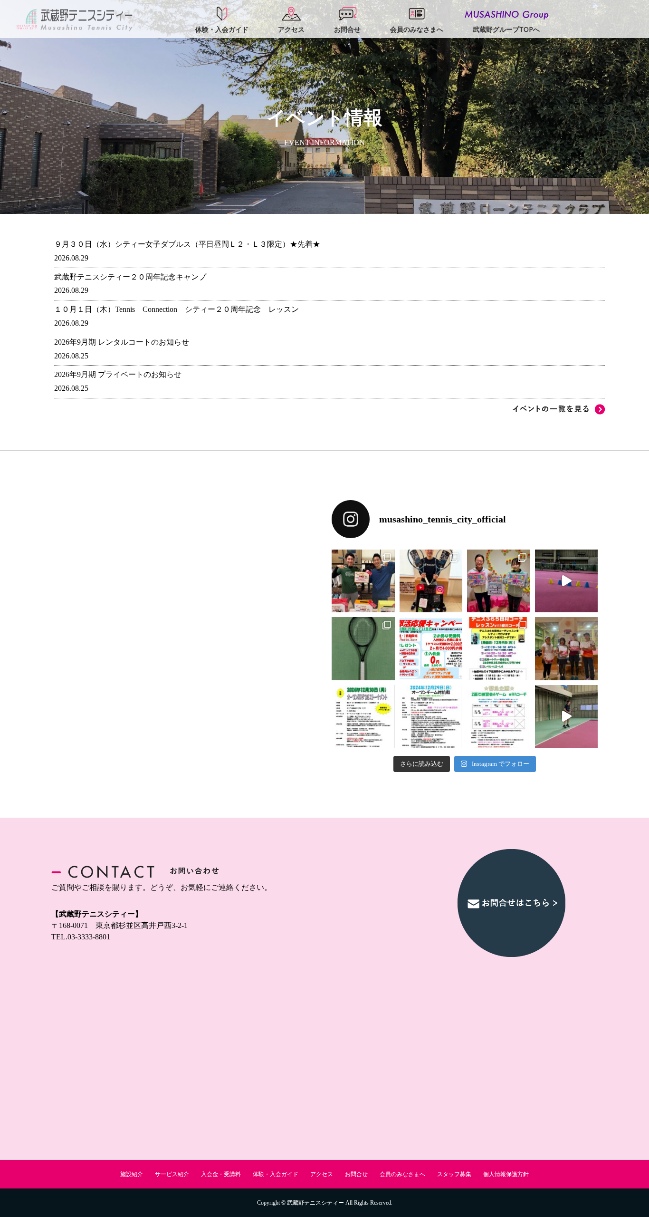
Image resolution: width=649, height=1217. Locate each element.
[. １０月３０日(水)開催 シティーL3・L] (566, 648)
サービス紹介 (172, 1174)
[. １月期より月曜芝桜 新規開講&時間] (363, 581)
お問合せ (356, 1174)
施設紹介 (131, 1174)
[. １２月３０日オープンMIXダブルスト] (363, 716)
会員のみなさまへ (402, 1174)
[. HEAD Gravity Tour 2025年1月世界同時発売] (363, 648)
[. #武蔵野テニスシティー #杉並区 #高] (566, 581)
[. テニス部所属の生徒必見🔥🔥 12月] (431, 648)
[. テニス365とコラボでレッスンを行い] (498, 648)
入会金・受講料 (221, 1174)
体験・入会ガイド (275, 1174)
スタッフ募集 (454, 1174)
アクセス (321, 1174)
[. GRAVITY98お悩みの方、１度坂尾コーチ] (566, 716)
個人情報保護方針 (506, 1174)
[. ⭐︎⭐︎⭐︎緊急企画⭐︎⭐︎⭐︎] (498, 716)
